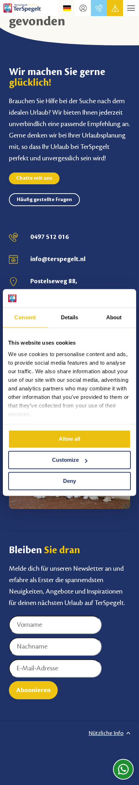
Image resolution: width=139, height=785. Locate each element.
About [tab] (114, 318)
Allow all (69, 439)
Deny (69, 481)
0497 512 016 (49, 236)
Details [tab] (69, 318)
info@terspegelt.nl (58, 258)
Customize (65, 460)
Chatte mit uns (34, 178)
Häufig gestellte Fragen (44, 199)
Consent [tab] (25, 318)
